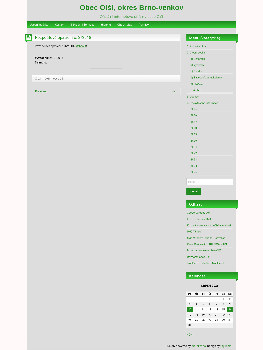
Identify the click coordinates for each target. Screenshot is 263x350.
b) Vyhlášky (197, 65)
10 (189, 309)
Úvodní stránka (39, 24)
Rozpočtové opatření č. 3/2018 (63, 37)
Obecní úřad (124, 24)
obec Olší (58, 78)
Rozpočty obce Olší (198, 257)
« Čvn (189, 334)
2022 (194, 153)
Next (174, 91)
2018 (194, 128)
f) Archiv (196, 90)
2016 (194, 115)
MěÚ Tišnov (194, 231)
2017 (194, 121)
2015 (194, 109)
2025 (194, 172)
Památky (144, 24)
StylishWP (226, 346)
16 (229, 309)
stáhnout (80, 46)
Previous (40, 91)
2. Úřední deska (196, 52)
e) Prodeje (197, 84)
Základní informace (82, 24)
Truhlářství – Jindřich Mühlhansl (205, 263)
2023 (194, 159)
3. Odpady (193, 96)
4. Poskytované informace (202, 103)
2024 (194, 165)
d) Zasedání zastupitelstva (206, 77)
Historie (106, 24)
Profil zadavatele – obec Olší (204, 250)
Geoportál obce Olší (198, 212)
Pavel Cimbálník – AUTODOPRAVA (207, 244)
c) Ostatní (196, 71)
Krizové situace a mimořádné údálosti (209, 225)
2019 (194, 134)
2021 (194, 147)
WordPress (198, 346)
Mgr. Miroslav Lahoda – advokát (206, 238)
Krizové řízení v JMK (199, 219)
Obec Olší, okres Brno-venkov (131, 7)
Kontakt (59, 24)
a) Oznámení (198, 58)
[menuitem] (39, 24)
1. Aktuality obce (196, 46)
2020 (194, 140)
